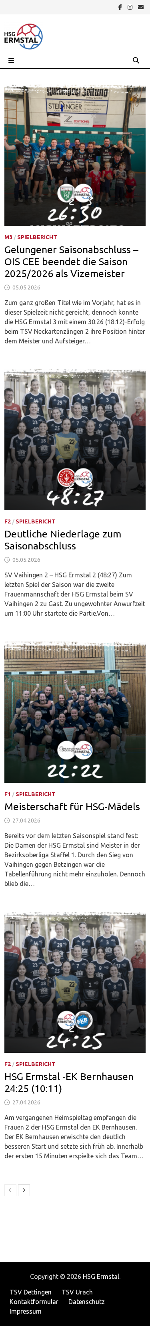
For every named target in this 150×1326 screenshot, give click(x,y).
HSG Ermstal (101, 1276)
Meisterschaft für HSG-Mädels (72, 806)
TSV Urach (77, 1292)
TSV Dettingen (31, 1292)
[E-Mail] (141, 6)
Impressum (26, 1311)
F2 (7, 521)
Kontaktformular (34, 1301)
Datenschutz (86, 1301)
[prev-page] (10, 1190)
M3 (8, 237)
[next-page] (24, 1190)
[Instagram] (131, 6)
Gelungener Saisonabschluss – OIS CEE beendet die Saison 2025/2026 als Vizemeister (71, 261)
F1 (7, 794)
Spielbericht (37, 237)
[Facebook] (121, 6)
